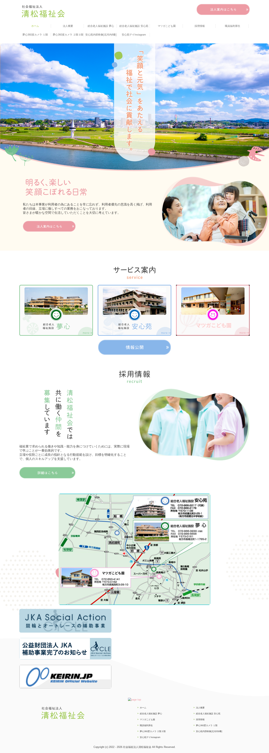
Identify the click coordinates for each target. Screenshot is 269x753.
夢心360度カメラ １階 (35, 34)
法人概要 (68, 25)
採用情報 (200, 25)
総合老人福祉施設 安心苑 (133, 25)
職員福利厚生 (232, 25)
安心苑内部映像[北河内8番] (100, 34)
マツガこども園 (167, 25)
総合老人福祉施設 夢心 (101, 25)
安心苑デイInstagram (134, 34)
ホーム (35, 25)
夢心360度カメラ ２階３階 (68, 34)
